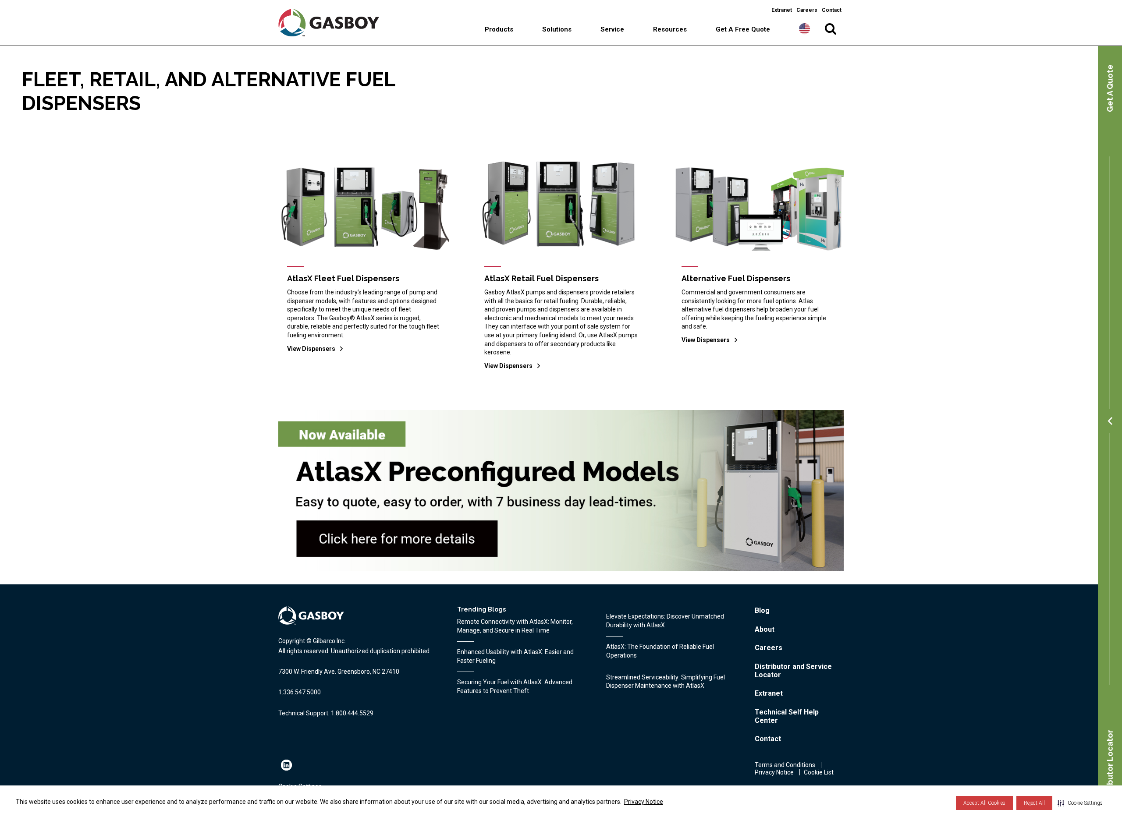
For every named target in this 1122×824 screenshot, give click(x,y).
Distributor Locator (1110, 768)
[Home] (336, 22)
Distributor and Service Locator (793, 670)
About (764, 629)
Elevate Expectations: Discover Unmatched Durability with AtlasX (665, 621)
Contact (832, 10)
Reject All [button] (1034, 803)
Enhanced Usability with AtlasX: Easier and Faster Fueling (515, 656)
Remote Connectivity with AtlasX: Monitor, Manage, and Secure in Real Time (515, 626)
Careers (806, 10)
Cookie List (819, 772)
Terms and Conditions (785, 765)
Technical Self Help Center (787, 716)
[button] (1080, 803)
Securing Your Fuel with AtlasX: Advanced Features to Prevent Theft (514, 686)
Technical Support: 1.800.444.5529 (325, 713)
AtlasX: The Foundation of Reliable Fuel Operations (660, 651)
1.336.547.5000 (299, 692)
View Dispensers (311, 348)
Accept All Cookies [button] (984, 803)
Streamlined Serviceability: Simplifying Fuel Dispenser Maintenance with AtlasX (665, 682)
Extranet (781, 10)
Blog (762, 610)
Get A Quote (1110, 88)
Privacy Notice (643, 801)
